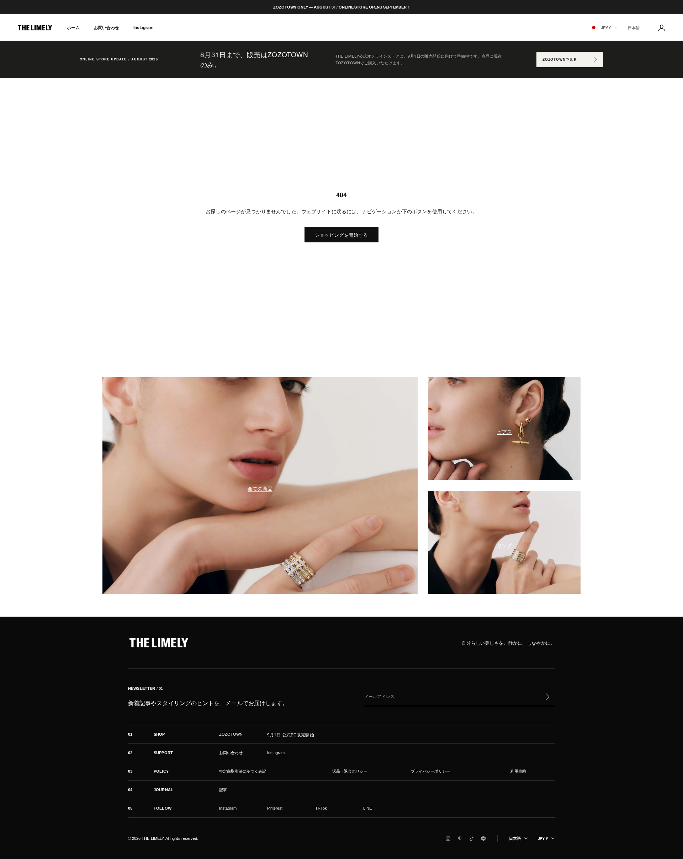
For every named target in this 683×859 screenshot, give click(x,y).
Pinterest (275, 808)
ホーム (73, 28)
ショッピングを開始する (341, 234)
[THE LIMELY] (158, 643)
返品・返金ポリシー (349, 771)
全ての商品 (260, 488)
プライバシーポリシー (430, 771)
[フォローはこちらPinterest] (459, 838)
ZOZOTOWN (231, 734)
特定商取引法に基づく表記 (242, 771)
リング (504, 545)
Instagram (143, 28)
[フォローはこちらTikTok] (471, 838)
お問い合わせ (106, 28)
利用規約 (518, 771)
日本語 (634, 27)
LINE (367, 808)
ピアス (504, 431)
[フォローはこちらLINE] (483, 838)
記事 (223, 790)
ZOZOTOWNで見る (559, 59)
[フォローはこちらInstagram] (448, 838)
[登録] (547, 696)
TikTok (321, 808)
